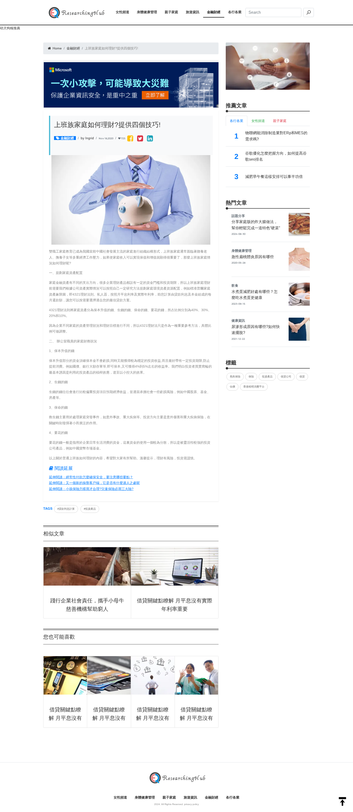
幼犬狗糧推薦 (10, 28)
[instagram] (150, 139)
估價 (232, 386)
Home (57, 48)
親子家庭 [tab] (279, 121)
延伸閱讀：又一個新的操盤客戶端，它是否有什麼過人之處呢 (94, 483)
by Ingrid (87, 138)
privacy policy (191, 804)
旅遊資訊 (194, 12)
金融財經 (215, 12)
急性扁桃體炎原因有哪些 (252, 257)
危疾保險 (235, 376)
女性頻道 (124, 12)
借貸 (302, 376)
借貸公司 (286, 376)
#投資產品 (90, 508)
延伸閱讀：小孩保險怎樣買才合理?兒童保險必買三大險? (91, 489)
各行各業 (236, 12)
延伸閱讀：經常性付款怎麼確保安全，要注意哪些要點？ (91, 477)
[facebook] (130, 139)
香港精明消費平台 (253, 386)
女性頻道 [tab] (258, 121)
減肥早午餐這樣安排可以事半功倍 (274, 177)
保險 (251, 376)
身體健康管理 (149, 12)
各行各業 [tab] (236, 121)
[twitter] (140, 139)
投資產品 (267, 376)
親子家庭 (173, 12)
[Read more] (268, 66)
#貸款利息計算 (66, 508)
